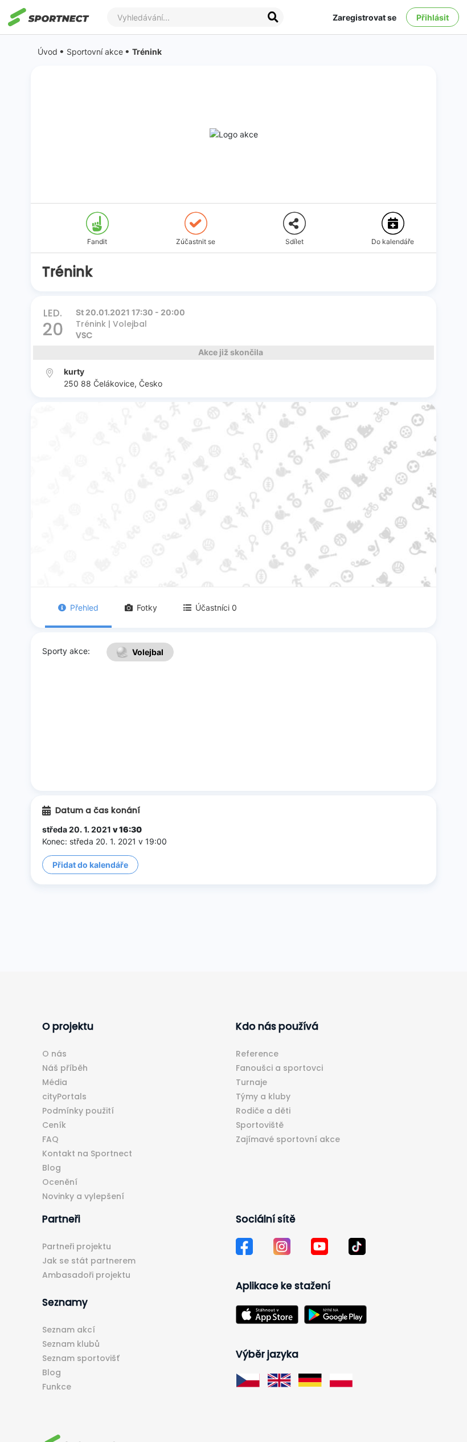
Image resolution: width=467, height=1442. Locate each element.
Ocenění (59, 1182)
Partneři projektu (76, 1246)
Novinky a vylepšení (83, 1196)
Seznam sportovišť (81, 1358)
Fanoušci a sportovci (279, 1068)
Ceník (54, 1125)
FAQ (50, 1139)
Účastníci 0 (216, 607)
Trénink (147, 51)
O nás (54, 1053)
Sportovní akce (95, 51)
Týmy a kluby (263, 1096)
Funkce (56, 1386)
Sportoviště (260, 1125)
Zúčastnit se (195, 241)
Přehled (84, 607)
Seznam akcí (68, 1329)
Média (54, 1082)
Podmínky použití (78, 1110)
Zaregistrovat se (364, 17)
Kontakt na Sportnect (87, 1153)
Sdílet (294, 241)
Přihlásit (432, 17)
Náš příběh (65, 1068)
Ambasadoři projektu (86, 1275)
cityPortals (64, 1096)
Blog (51, 1167)
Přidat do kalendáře (90, 865)
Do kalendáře (392, 241)
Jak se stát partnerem (89, 1260)
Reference (257, 1053)
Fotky (147, 607)
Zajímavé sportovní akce (288, 1139)
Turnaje (251, 1082)
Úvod (48, 51)
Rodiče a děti (263, 1110)
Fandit (97, 241)
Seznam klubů (71, 1344)
